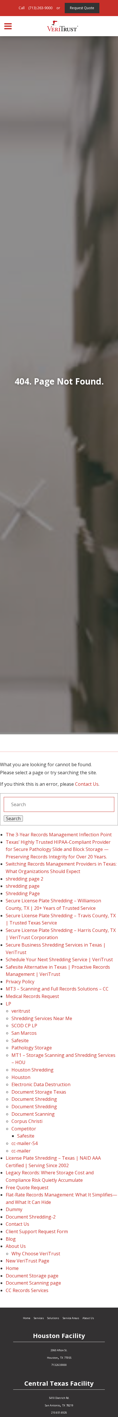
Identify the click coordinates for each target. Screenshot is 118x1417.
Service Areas (71, 1318)
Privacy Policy (20, 981)
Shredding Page (23, 893)
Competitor (23, 1129)
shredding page (23, 886)
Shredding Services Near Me (41, 1018)
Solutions (53, 1318)
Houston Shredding (32, 1070)
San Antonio (52, 1405)
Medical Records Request (32, 996)
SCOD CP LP (24, 1025)
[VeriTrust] (62, 26)
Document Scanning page (33, 1283)
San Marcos (24, 1033)
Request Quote (82, 7)
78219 (69, 1405)
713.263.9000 (59, 1365)
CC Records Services (27, 1290)
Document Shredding (34, 1099)
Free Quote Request (27, 1187)
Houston (20, 1077)
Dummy (14, 1209)
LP (8, 1004)
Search (13, 818)
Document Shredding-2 (31, 1217)
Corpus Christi (26, 1121)
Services (39, 1318)
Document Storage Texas (38, 1092)
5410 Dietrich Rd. (59, 1398)
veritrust (20, 1011)
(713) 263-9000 (40, 7)
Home (12, 1268)
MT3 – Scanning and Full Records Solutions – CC (57, 989)
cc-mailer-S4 (24, 1143)
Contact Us (87, 784)
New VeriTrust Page (27, 1261)
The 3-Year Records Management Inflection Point (59, 834)
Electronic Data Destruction (40, 1084)
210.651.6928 (59, 1412)
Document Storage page (32, 1276)
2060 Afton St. (59, 1350)
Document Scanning (33, 1114)
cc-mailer (21, 1151)
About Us (16, 1246)
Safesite (20, 1040)
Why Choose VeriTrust (35, 1253)
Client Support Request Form (37, 1231)
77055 (67, 1358)
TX (61, 1358)
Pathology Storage (31, 1048)
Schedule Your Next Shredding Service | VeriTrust (59, 959)
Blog (11, 1239)
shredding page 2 (24, 879)
